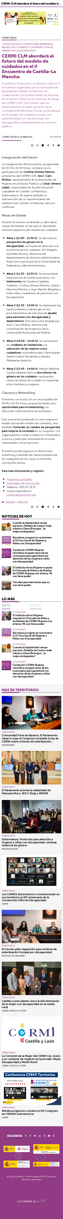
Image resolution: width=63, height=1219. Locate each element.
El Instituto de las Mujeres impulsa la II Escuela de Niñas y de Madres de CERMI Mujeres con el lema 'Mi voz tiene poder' (32, 571)
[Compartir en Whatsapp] (37, 145)
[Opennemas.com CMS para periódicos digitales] (31, 1201)
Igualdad (10, 502)
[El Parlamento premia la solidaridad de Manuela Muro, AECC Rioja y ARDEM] (31, 767)
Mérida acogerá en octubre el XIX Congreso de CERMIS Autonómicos (30, 1112)
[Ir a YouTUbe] (49, 1135)
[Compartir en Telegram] (42, 145)
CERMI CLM (22, 502)
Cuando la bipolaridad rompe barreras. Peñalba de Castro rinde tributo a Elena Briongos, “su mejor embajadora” (32, 527)
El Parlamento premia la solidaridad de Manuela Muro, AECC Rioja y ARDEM (26, 792)
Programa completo (19, 479)
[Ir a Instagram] (44, 1135)
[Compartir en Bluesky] (58, 145)
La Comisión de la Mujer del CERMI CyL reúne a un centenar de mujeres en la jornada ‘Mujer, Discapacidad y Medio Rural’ (31, 1058)
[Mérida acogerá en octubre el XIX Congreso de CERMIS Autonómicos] (31, 1088)
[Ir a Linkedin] (39, 1135)
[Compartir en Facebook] (48, 145)
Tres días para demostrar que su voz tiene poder (31, 583)
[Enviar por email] (32, 145)
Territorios (9, 38)
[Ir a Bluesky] (35, 1135)
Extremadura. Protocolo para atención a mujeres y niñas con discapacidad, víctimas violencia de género (29, 842)
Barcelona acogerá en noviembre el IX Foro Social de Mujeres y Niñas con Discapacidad (32, 540)
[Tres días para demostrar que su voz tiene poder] (6, 585)
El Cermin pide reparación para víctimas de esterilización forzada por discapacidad (29, 951)
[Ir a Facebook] (25, 1135)
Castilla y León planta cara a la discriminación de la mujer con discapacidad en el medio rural (30, 1004)
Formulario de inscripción (23, 483)
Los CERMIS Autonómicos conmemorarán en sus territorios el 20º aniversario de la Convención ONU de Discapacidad (31, 897)
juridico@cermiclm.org (21, 494)
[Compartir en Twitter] (53, 145)
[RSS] (53, 1135)
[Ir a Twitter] (30, 1135)
